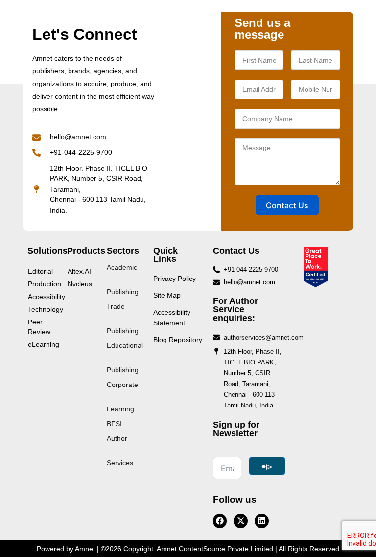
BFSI (114, 424)
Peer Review (39, 327)
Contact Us (287, 205)
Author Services (120, 450)
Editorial (40, 271)
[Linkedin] (262, 521)
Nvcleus (80, 284)
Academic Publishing (123, 279)
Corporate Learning (122, 397)
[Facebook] (220, 521)
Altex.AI (79, 271)
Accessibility (42, 296)
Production (42, 284)
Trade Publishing (123, 318)
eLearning (42, 344)
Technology (42, 309)
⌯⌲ (267, 466)
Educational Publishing (125, 358)
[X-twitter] (241, 521)
